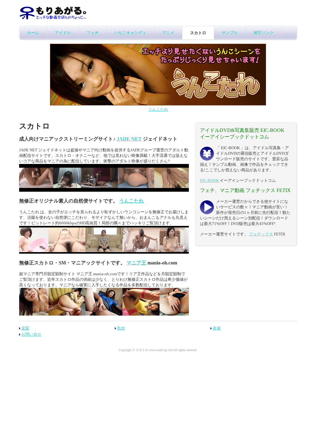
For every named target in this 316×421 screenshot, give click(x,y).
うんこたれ (158, 109)
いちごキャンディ (130, 33)
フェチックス (261, 234)
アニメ (168, 33)
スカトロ (198, 33)
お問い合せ (31, 334)
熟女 (121, 328)
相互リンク (264, 33)
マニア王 (136, 262)
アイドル (63, 33)
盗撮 (217, 328)
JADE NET (129, 138)
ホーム (33, 33)
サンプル (230, 33)
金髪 (25, 328)
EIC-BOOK (210, 180)
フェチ (93, 33)
